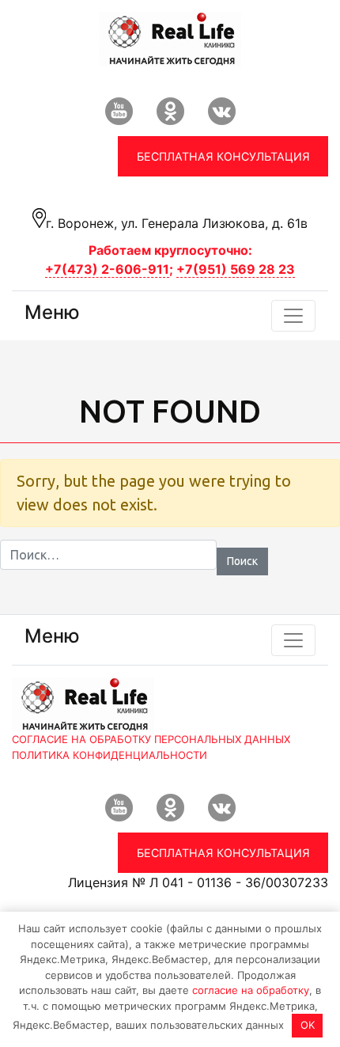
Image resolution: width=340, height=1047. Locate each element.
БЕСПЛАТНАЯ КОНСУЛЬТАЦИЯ (223, 156)
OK (307, 1025)
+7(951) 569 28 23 (235, 269)
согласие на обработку (250, 990)
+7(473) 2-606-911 (107, 269)
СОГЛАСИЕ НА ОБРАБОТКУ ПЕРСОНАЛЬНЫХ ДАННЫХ (151, 739)
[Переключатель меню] (293, 316)
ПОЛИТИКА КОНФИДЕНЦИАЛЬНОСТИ (109, 755)
